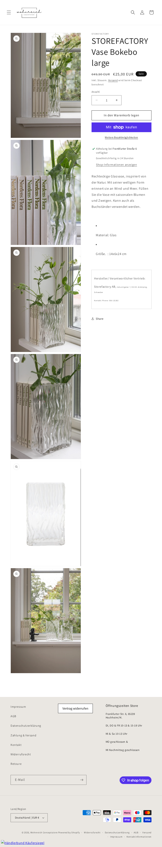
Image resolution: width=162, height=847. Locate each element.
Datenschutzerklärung (26, 726)
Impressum (18, 707)
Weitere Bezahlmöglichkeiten (121, 137)
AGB (13, 716)
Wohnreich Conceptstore (44, 832)
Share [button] (100, 319)
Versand (113, 80)
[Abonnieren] (81, 780)
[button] (9, 12)
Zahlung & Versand (23, 735)
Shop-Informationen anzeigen (116, 164)
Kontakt (16, 745)
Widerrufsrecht (21, 754)
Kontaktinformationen (139, 836)
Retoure (16, 764)
